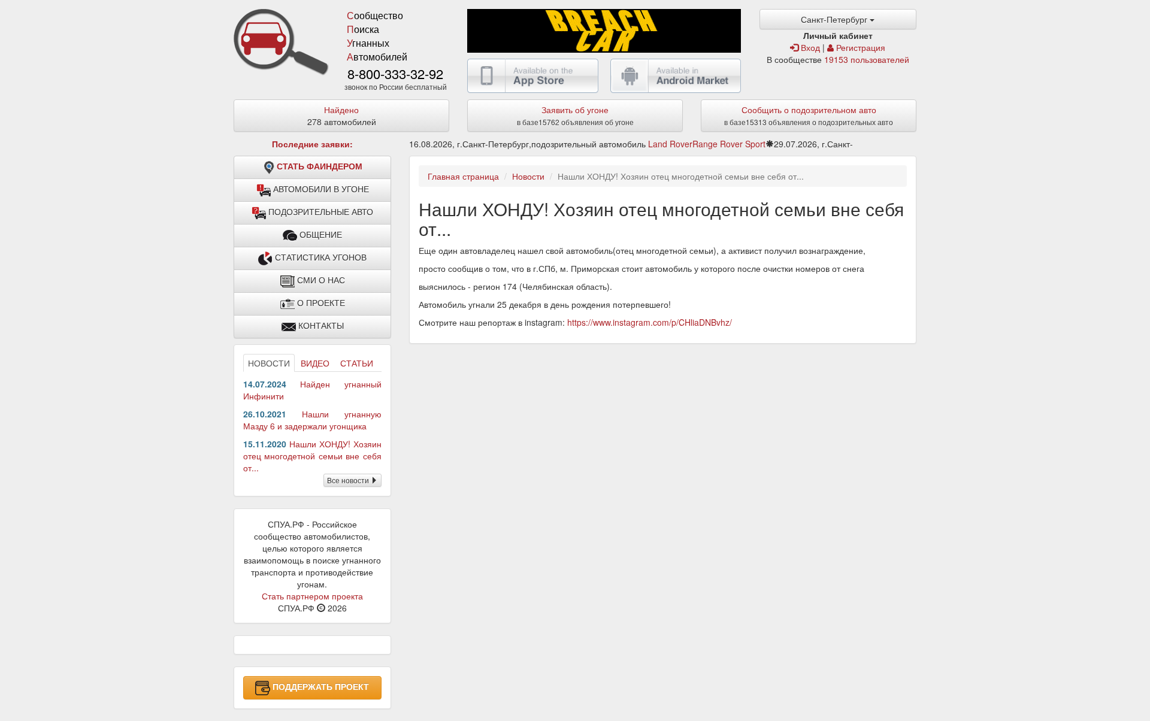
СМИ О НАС (320, 280)
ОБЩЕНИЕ (319, 235)
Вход (809, 47)
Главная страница (463, 176)
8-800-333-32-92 (395, 73)
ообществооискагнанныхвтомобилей (377, 35)
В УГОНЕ (321, 189)
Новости (528, 176)
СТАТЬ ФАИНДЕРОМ (319, 166)
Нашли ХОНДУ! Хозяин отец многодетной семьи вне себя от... (312, 456)
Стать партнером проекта (312, 596)
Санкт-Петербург (835, 19)
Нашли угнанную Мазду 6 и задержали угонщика (312, 420)
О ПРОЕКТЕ (320, 303)
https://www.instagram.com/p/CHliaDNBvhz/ (649, 322)
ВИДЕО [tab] (315, 363)
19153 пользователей (866, 59)
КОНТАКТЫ (320, 326)
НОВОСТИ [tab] (269, 363)
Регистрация (859, 47)
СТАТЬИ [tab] (356, 363)
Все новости (349, 480)
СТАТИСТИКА (320, 257)
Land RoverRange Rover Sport (706, 144)
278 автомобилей (341, 116)
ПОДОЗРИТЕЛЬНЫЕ (319, 212)
